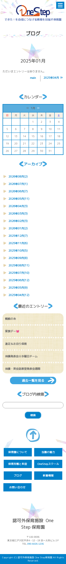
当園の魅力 (48, 452)
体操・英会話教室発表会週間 (22, 369)
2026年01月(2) (18, 228)
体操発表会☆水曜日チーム (21, 356)
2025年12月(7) (18, 236)
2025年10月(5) (18, 250)
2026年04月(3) (18, 206)
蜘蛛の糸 (10, 319)
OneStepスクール (48, 464)
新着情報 (48, 475)
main (33, 78)
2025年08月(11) (18, 265)
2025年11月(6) (18, 243)
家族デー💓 (12, 331)
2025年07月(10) (18, 273)
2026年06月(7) (18, 191)
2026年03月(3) (18, 213)
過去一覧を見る (33, 380)
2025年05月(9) (18, 287)
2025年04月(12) (18, 295)
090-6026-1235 (35, 543)
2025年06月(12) (18, 280)
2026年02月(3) (18, 221)
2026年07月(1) (18, 184)
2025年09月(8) (18, 258)
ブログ (18, 475)
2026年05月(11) (18, 199)
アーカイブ (33, 164)
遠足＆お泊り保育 (16, 344)
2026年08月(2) (18, 176)
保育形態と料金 (17, 464)
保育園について (17, 452)
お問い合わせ (17, 487)
